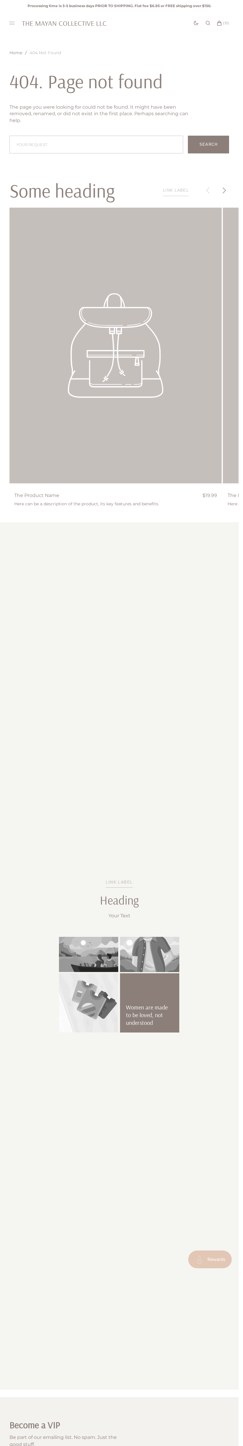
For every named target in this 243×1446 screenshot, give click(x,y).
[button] (208, 23)
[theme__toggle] (196, 23)
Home (15, 52)
